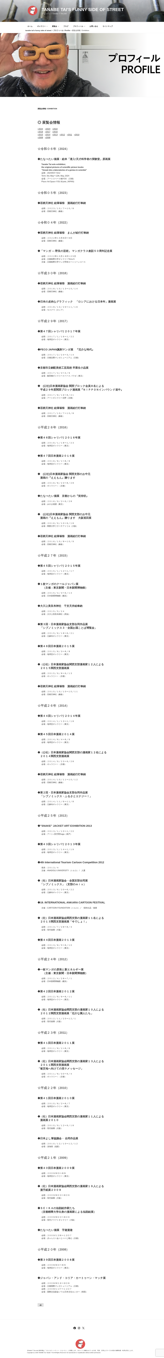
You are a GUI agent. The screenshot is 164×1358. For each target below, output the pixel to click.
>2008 (47, 138)
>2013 (55, 135)
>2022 (55, 129)
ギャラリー (41, 26)
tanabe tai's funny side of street (83, 9)
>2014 (47, 135)
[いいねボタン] (41, 1305)
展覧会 (54, 26)
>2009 (40, 138)
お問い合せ (94, 26)
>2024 (40, 129)
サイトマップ (108, 26)
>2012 (62, 135)
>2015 (40, 135)
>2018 (40, 132)
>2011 (69, 135)
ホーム (30, 26)
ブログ (65, 26)
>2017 (47, 132)
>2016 (55, 132)
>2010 (76, 135)
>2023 (47, 129)
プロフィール (78, 26)
